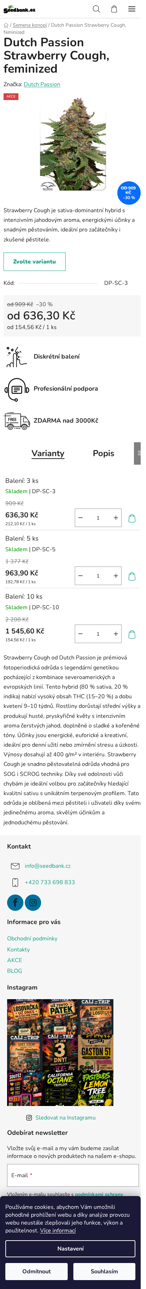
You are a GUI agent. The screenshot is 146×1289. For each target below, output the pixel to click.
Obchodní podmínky (32, 939)
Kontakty (18, 950)
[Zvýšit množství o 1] (116, 518)
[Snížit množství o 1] (80, 518)
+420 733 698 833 (50, 882)
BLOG (14, 971)
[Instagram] (33, 902)
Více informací (58, 1231)
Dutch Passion (42, 84)
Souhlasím (104, 1271)
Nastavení (70, 1249)
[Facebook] (15, 902)
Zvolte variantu (34, 262)
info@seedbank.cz (48, 866)
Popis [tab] (103, 453)
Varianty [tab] (48, 453)
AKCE (14, 960)
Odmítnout (36, 1271)
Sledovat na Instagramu (65, 1118)
